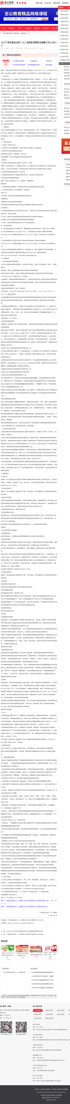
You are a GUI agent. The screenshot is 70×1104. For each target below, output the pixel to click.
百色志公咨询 (64, 21)
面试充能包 (49, 65)
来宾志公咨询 (64, 46)
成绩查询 (66, 133)
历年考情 (66, 114)
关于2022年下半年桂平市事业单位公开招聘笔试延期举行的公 (24, 931)
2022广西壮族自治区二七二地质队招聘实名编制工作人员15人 (21, 972)
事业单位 (28, 28)
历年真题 (66, 98)
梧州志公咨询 (64, 32)
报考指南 (66, 73)
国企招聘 (46, 28)
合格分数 (66, 76)
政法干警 (54, 28)
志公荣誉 (42, 1089)
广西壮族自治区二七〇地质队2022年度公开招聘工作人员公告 (24, 934)
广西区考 (11, 28)
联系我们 (48, 1089)
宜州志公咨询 (64, 39)
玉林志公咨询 (64, 25)
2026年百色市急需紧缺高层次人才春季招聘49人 (46, 980)
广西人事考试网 (7, 33)
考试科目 (66, 70)
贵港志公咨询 (64, 49)
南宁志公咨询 (64, 11)
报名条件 (66, 130)
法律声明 (54, 1089)
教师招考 (37, 28)
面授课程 (65, 3)
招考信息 (23, 33)
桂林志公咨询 (64, 18)
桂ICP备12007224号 (51, 1100)
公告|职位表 (33, 61)
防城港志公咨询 (65, 60)
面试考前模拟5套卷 (34, 65)
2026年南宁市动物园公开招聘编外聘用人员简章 (46, 987)
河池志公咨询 (64, 35)
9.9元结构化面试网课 (18, 65)
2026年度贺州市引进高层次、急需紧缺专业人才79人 (47, 976)
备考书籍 (66, 79)
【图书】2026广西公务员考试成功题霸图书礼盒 (36, 953)
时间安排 (49, 61)
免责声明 (59, 1089)
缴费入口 (66, 95)
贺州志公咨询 (64, 53)
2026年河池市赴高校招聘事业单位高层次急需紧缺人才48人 (49, 984)
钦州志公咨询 (64, 28)
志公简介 (37, 1089)
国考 (19, 28)
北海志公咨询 (64, 42)
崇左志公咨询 (64, 56)
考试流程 (66, 111)
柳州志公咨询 (64, 14)
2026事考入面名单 (18, 61)
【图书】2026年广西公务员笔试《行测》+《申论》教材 (50, 954)
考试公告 (66, 67)
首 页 (3, 28)
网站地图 (65, 1089)
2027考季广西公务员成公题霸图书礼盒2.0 (22, 954)
